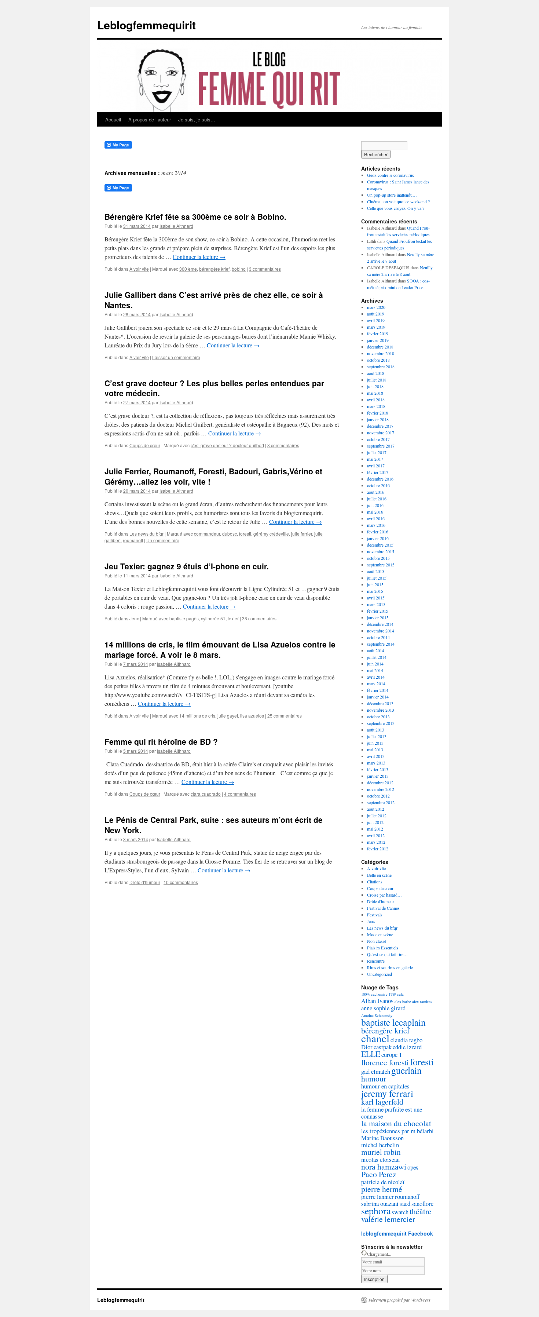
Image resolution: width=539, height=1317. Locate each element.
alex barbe (403, 1001)
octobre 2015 (378, 558)
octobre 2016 (378, 485)
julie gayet (227, 715)
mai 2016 (375, 512)
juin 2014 (375, 664)
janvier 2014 (378, 697)
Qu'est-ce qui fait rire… (387, 954)
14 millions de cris (197, 715)
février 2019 (377, 333)
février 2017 (377, 472)
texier (233, 618)
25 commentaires (284, 715)
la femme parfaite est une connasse (391, 1112)
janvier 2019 (378, 340)
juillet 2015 (376, 578)
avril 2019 (376, 320)
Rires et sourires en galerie (390, 967)
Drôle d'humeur (144, 882)
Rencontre (376, 961)
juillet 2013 (376, 736)
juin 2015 (375, 584)
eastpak (383, 1047)
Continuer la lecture (199, 256)
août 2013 (375, 730)
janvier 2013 (378, 776)
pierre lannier (377, 1196)
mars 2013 (376, 763)
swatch (400, 1212)
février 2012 (377, 848)
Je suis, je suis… (196, 119)
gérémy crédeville (271, 533)
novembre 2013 (380, 710)
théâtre (421, 1211)
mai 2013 (375, 749)
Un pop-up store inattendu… (392, 195)
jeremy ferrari (387, 1093)
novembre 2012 (380, 789)
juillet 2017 (376, 452)
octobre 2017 (378, 439)
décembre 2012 (380, 782)
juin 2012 (375, 822)
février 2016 (377, 532)
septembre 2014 (381, 644)
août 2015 (375, 571)
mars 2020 (376, 307)
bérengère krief (214, 269)
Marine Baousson (382, 1138)
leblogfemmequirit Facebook (397, 1233)
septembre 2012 (381, 802)
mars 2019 (376, 327)
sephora (375, 1210)
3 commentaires (265, 269)
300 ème (188, 269)
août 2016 (375, 492)
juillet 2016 (376, 498)
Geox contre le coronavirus (390, 175)
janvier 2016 (378, 538)
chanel (375, 1038)
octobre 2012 (378, 796)
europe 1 (391, 1054)
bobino (239, 269)
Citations (374, 881)
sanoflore (422, 1203)
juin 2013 (375, 743)
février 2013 (377, 769)
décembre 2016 (380, 479)
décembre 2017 (380, 426)
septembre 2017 (381, 446)
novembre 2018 (380, 353)
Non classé (376, 941)
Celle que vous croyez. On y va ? (395, 208)
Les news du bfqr (146, 533)
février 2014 (377, 690)
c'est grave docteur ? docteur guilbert (227, 445)
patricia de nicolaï (382, 1182)
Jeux (134, 618)
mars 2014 (376, 683)
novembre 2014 (380, 631)
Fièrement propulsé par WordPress (399, 1300)
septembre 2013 (381, 723)
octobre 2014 (378, 637)
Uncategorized (379, 974)
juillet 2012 (376, 815)
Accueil (113, 119)
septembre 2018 (381, 366)
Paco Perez (378, 1174)
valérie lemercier (388, 1219)
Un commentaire (162, 540)
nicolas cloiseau (380, 1159)
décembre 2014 (380, 624)
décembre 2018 (380, 347)
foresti (245, 533)
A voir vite (139, 269)
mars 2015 (376, 604)
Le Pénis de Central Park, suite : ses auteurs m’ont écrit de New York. (213, 824)
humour (373, 1078)
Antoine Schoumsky (376, 1015)
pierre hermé (381, 1188)
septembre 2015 (381, 565)
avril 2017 (376, 465)
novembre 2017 (380, 432)
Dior (367, 1047)
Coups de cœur (144, 445)
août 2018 (375, 373)
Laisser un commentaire (176, 357)
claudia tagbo (406, 1040)
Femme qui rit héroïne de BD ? (161, 741)
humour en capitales (385, 1086)
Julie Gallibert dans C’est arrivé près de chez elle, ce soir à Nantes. (213, 299)
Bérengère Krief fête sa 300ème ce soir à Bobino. (195, 216)
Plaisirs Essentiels (382, 948)
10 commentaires (181, 882)
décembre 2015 (380, 545)
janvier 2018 (378, 419)
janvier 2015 (378, 617)
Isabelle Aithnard (176, 226)
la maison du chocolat (396, 1123)
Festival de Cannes (383, 908)
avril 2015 (376, 598)
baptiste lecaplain (393, 1022)
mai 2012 (375, 829)
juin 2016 (375, 505)
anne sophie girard (383, 1008)
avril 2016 (376, 518)
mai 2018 (375, 393)
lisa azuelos (252, 715)
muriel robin (381, 1151)
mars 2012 (376, 842)
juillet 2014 (376, 657)
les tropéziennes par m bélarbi (397, 1131)
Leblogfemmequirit (146, 25)
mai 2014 (375, 670)
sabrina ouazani (380, 1203)
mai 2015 (375, 591)
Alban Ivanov (377, 1000)
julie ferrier (301, 533)
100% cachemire (374, 994)
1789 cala (396, 994)
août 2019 (375, 314)
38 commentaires (259, 618)
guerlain (406, 1070)
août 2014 (375, 650)
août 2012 (375, 809)
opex (412, 1167)
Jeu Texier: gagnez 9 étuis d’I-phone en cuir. (186, 566)
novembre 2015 (380, 551)
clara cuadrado (206, 794)
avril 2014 (376, 677)
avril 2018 (376, 399)
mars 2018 (376, 406)
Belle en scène (379, 875)
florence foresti (385, 1062)
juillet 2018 (376, 380)
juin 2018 (375, 386)
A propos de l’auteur (149, 119)
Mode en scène (380, 934)
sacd (405, 1203)
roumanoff (133, 540)
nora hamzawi (383, 1166)
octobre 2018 (378, 360)
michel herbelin (380, 1145)
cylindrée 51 (213, 618)
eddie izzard (407, 1047)
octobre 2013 (378, 716)
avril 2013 (376, 756)
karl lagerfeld (382, 1101)
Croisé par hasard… (384, 895)
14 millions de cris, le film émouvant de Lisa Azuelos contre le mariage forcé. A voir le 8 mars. (220, 649)
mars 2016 (376, 525)
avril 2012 (376, 835)
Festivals (374, 914)
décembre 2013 (380, 703)
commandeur (207, 533)
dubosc (229, 533)
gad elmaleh (375, 1071)
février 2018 (377, 413)
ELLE (370, 1053)
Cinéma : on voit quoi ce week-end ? (398, 201)
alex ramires (422, 1001)
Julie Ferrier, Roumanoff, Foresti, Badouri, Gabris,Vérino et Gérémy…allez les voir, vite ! (213, 476)
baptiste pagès (184, 618)
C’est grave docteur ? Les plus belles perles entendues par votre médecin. (214, 387)
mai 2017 (375, 459)
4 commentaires (240, 794)
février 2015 (377, 611)
